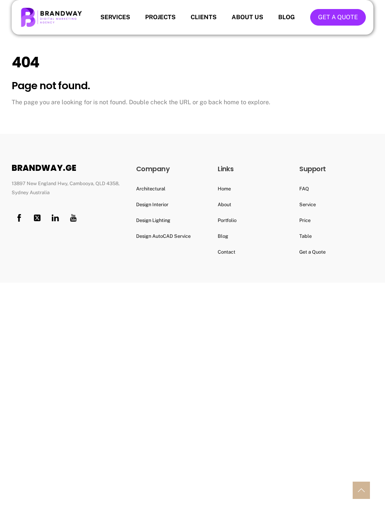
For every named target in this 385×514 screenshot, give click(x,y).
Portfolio (227, 220)
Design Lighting (153, 220)
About (224, 204)
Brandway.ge (44, 168)
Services (115, 17)
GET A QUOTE (338, 17)
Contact (226, 252)
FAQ (304, 189)
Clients (204, 17)
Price (305, 220)
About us (247, 17)
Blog (286, 17)
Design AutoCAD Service (163, 236)
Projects (160, 17)
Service (307, 204)
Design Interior (152, 204)
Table (305, 236)
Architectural (150, 189)
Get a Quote (312, 252)
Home (224, 189)
